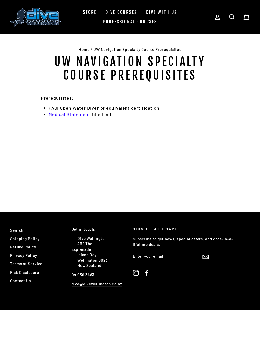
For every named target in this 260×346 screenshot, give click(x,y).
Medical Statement (69, 114)
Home (84, 49)
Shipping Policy (25, 238)
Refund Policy (23, 247)
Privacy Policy (23, 255)
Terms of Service (26, 263)
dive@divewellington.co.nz (97, 284)
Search (16, 230)
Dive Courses (121, 12)
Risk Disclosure (24, 272)
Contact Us (20, 280)
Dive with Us (161, 12)
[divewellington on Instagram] (136, 273)
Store (90, 12)
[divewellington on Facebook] (147, 273)
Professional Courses (130, 21)
